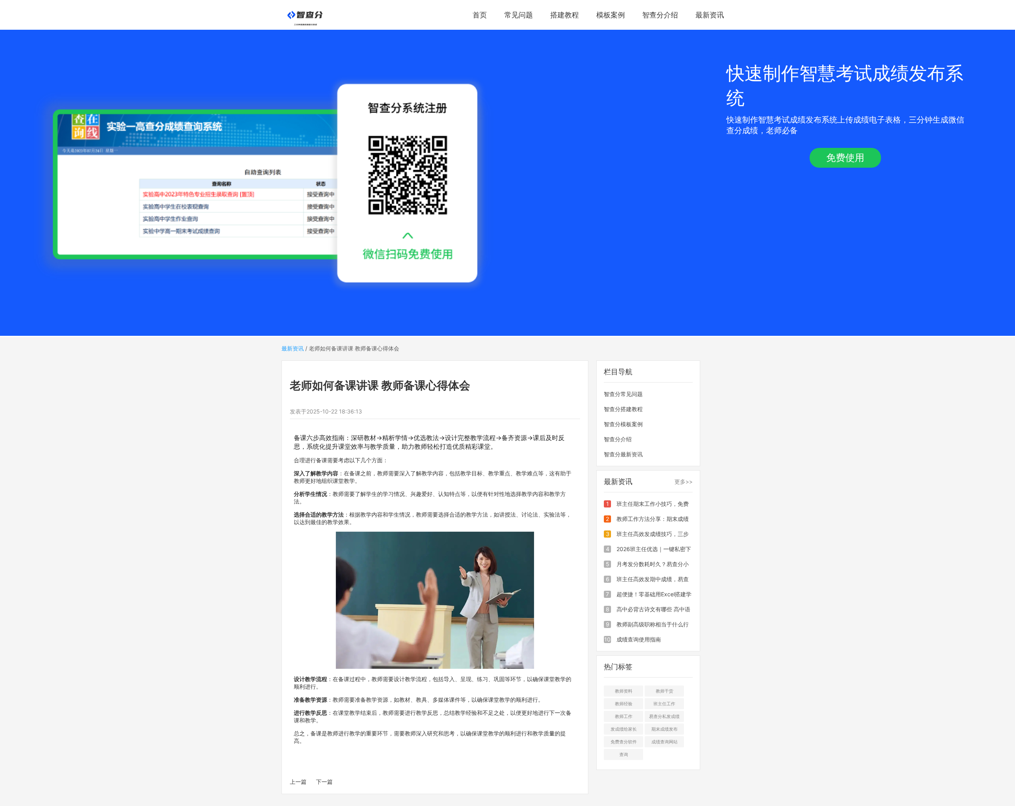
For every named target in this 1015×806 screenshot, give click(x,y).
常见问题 (518, 15)
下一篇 (324, 781)
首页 (480, 15)
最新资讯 (709, 15)
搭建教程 (564, 15)
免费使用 (845, 157)
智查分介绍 (660, 15)
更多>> (683, 481)
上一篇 (298, 781)
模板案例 (610, 15)
